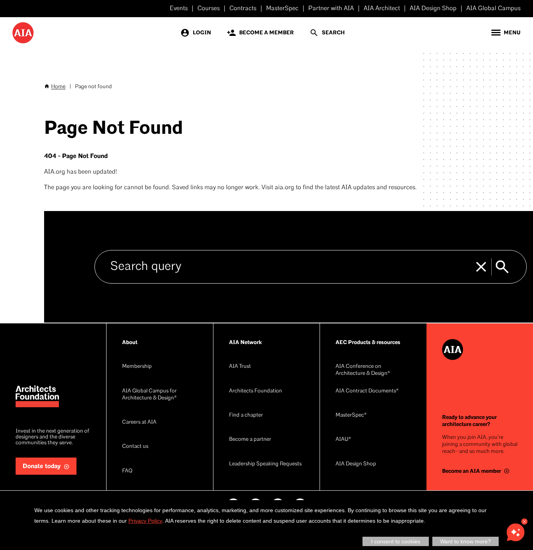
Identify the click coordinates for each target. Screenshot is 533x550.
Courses (208, 8)
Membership (137, 366)
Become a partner (250, 439)
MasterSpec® (351, 415)
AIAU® (343, 439)
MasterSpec (282, 8)
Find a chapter (246, 415)
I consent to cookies (395, 541)
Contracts (242, 8)
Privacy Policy (145, 521)
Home (58, 87)
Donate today (42, 466)
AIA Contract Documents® (367, 391)
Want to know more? (465, 541)
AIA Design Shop (433, 8)
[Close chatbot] (524, 521)
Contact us (135, 446)
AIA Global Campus (493, 8)
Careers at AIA (139, 422)
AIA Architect (382, 8)
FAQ (127, 471)
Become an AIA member (471, 471)
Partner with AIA (331, 8)
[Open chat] (515, 532)
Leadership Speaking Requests (265, 464)
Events (179, 8)
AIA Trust (240, 366)
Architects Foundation (255, 391)
